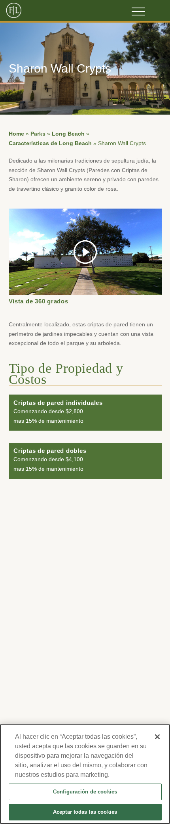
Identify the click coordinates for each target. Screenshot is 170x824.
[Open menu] (138, 11)
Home (16, 134)
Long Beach (68, 134)
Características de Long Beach (50, 143)
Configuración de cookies (85, 792)
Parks (37, 134)
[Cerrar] (157, 736)
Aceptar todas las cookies (85, 812)
